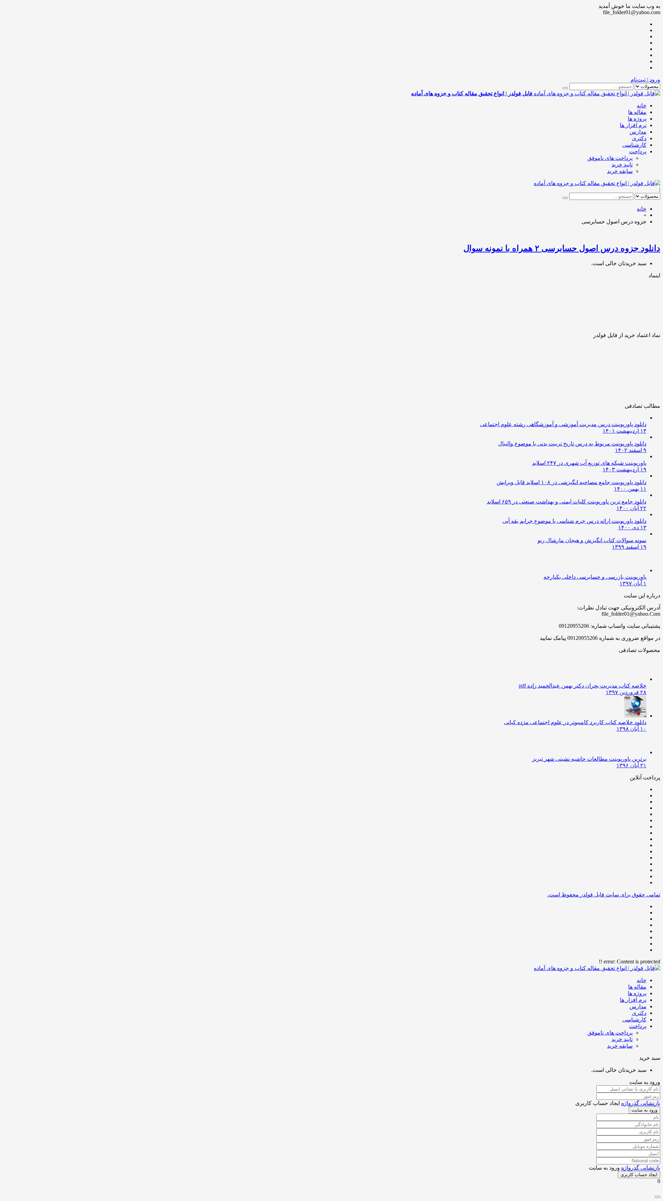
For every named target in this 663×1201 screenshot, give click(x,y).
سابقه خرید (620, 171)
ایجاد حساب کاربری (639, 1174)
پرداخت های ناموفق (610, 158)
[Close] (657, 1197)
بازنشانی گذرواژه (640, 1103)
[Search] (565, 88)
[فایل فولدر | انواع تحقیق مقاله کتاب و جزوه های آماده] (597, 183)
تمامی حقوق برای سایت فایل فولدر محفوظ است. (603, 894)
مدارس (638, 132)
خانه (641, 105)
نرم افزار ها (633, 125)
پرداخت (637, 151)
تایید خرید (622, 164)
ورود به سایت (644, 1110)
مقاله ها (637, 112)
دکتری (639, 138)
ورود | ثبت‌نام (645, 80)
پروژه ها (637, 119)
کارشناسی (634, 145)
